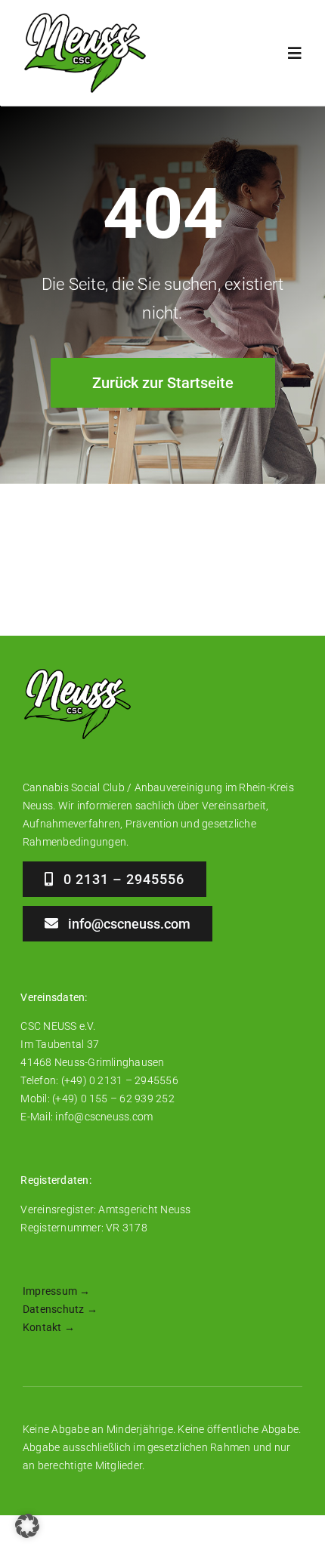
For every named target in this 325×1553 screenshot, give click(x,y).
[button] (27, 1526)
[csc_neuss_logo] (85, 17)
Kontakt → (49, 1327)
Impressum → (57, 1291)
